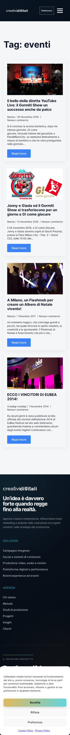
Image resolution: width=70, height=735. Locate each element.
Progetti (8, 616)
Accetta (35, 702)
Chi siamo (9, 597)
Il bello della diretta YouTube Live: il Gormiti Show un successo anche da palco (31, 105)
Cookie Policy (25, 730)
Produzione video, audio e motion (24, 563)
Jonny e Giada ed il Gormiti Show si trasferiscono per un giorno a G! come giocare (32, 209)
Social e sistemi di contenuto (22, 557)
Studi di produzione (15, 609)
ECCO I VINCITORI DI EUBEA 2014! (32, 396)
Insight (7, 622)
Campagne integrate (16, 550)
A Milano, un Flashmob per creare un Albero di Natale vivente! (30, 304)
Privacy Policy (42, 730)
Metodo (8, 603)
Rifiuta (35, 712)
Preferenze (35, 722)
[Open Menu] (60, 11)
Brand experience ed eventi (21, 575)
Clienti (7, 628)
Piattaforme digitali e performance (25, 569)
